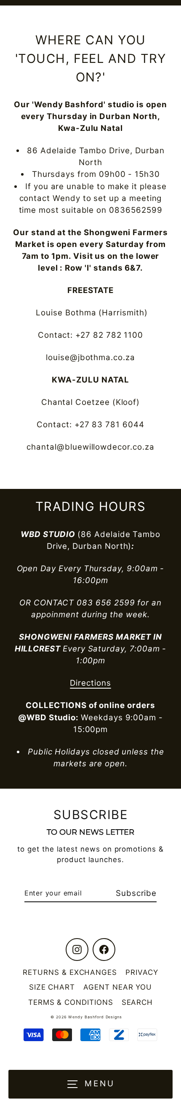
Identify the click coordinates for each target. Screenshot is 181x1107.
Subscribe (136, 893)
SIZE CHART (52, 987)
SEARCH (137, 1002)
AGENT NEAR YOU (117, 987)
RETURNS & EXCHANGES (70, 972)
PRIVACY (141, 972)
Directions (90, 683)
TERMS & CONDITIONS (70, 1002)
